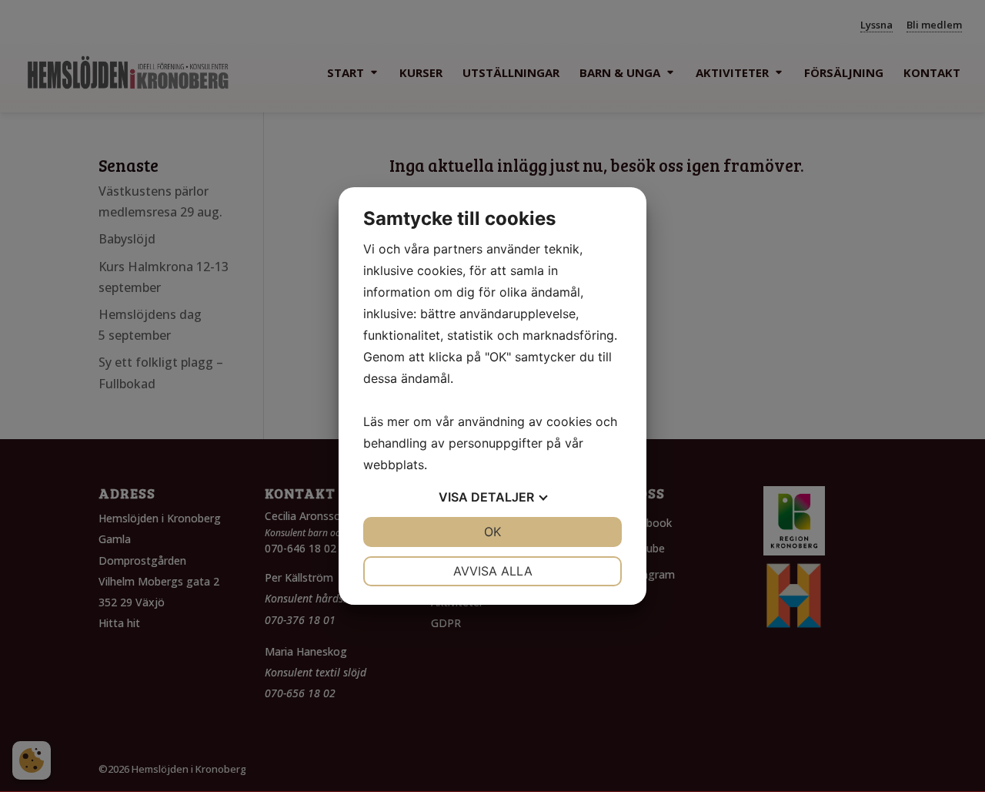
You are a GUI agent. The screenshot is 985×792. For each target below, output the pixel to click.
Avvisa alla (493, 571)
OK (492, 531)
